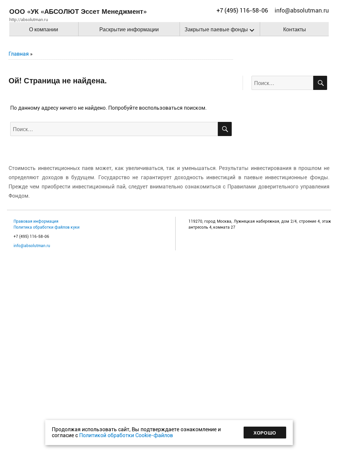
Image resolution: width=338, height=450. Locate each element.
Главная (19, 54)
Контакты (294, 29)
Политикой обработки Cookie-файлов (126, 435)
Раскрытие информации (129, 29)
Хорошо (265, 432)
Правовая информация (36, 221)
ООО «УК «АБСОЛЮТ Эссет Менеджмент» (78, 11)
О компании (43, 29)
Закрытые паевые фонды (216, 29)
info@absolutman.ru (32, 245)
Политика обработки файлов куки (47, 227)
